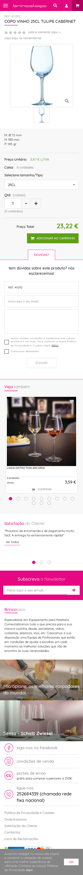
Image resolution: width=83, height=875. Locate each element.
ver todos (12, 542)
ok (71, 862)
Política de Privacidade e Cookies (29, 813)
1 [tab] (33, 562)
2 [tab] (41, 562)
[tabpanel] (41, 533)
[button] (10, 498)
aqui (55, 345)
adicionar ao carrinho (56, 238)
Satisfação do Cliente (20, 826)
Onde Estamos (15, 819)
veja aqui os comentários (22, 38)
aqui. (29, 870)
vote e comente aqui (43, 32)
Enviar (42, 363)
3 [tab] (49, 562)
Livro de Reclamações (21, 839)
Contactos (12, 832)
